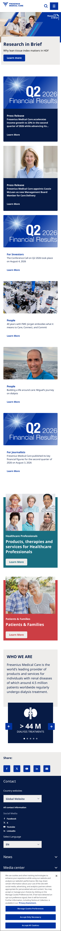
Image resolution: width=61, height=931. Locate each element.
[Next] (49, 726)
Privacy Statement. (28, 903)
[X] (16, 768)
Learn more (14, 58)
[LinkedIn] (36, 768)
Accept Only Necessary (30, 917)
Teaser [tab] (24, 738)
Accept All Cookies (30, 925)
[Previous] (11, 726)
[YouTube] (26, 768)
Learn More (13, 134)
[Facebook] (6, 768)
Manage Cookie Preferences (30, 908)
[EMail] (46, 768)
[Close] (56, 876)
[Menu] (54, 6)
